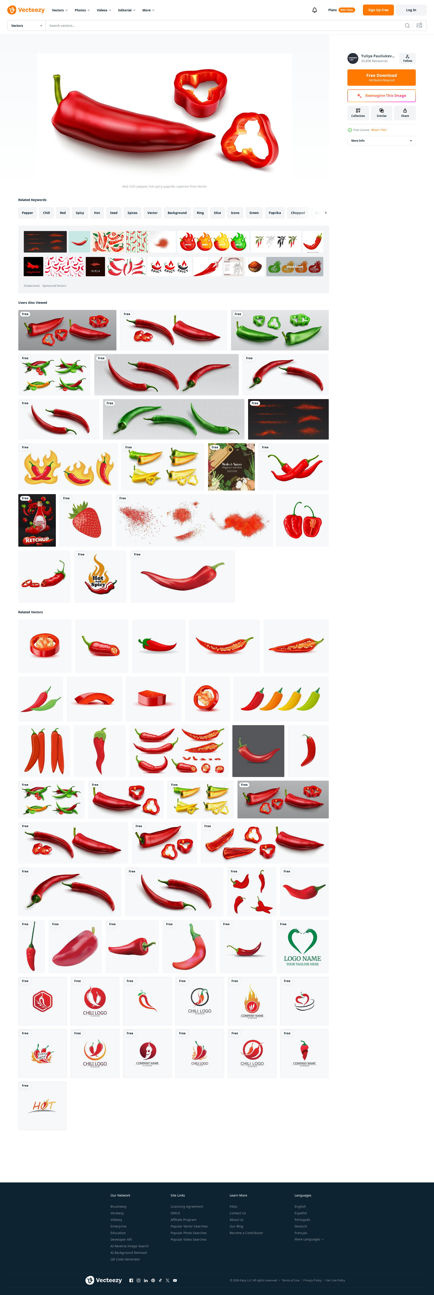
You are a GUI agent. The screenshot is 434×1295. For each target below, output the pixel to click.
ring (200, 213)
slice (217, 213)
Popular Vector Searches (189, 1226)
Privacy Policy (312, 1280)
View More (295, 266)
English (300, 1206)
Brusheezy (118, 1206)
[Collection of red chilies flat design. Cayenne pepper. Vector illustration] (251, 891)
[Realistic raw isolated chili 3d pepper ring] (45, 646)
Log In (411, 10)
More (146, 10)
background (177, 213)
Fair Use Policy (335, 1280)
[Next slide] (322, 212)
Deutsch (301, 1226)
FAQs (233, 1206)
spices (132, 213)
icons (235, 213)
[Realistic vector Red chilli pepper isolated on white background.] (182, 576)
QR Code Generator (125, 1259)
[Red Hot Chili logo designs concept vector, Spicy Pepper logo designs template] (100, 576)
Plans (332, 10)
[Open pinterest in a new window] (153, 1280)
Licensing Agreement (187, 1206)
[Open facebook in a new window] (131, 1280)
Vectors (58, 10)
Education (118, 1233)
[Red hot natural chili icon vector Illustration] (42, 1001)
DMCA (175, 1213)
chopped (298, 213)
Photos (80, 10)
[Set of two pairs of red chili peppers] (44, 751)
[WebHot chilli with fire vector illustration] (68, 466)
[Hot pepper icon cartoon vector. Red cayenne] (100, 751)
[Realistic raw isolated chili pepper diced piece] (94, 699)
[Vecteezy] (26, 10)
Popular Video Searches (189, 1239)
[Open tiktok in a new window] (160, 1280)
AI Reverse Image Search (129, 1246)
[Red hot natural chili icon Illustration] (302, 946)
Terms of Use (290, 1280)
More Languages (307, 1239)
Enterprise (118, 1226)
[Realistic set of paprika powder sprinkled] (288, 419)
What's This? (379, 130)
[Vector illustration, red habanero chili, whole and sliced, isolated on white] (303, 520)
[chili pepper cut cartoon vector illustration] (44, 576)
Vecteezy (117, 1213)
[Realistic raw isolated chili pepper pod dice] (153, 699)
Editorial (124, 10)
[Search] (407, 25)
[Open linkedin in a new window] (146, 1280)
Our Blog (236, 1226)
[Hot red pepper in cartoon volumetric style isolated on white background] (246, 946)
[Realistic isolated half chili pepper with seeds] (296, 646)
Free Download (381, 77)
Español (301, 1213)
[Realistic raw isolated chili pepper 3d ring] (207, 699)
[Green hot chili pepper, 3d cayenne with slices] (280, 330)
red (63, 213)
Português (302, 1219)
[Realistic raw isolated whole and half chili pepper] (179, 751)
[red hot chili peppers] (293, 466)
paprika (275, 213)
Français (301, 1233)
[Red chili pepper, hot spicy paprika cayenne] (67, 330)
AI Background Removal (128, 1252)
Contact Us (238, 1213)
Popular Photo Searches (189, 1233)
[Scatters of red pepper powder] (194, 520)
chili (46, 213)
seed (114, 213)
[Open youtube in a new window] (175, 1280)
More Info (358, 141)
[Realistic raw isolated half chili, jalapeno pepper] (101, 646)
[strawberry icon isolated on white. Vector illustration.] (85, 520)
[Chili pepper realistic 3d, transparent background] (166, 374)
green (254, 213)
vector (152, 213)
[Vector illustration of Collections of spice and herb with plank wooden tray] (231, 466)
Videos (102, 10)
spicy (80, 213)
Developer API (121, 1239)
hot (97, 213)
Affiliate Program (183, 1219)
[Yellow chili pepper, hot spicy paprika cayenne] (163, 466)
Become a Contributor (246, 1233)
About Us (237, 1219)
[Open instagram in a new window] (138, 1280)
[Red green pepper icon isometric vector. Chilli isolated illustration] (40, 699)
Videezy (116, 1219)
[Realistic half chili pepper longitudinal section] (224, 646)
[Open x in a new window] (167, 1280)
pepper (27, 213)
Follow (407, 61)
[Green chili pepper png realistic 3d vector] (173, 419)
